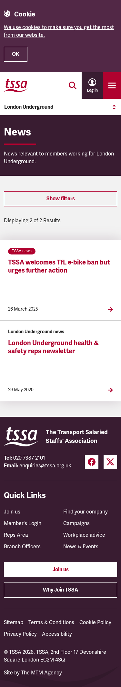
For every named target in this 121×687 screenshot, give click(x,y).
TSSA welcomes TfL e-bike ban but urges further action (59, 266)
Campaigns (76, 523)
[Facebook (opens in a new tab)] (91, 462)
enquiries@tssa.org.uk (45, 466)
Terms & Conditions (51, 622)
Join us (12, 512)
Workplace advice (84, 535)
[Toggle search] (73, 85)
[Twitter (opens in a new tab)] (110, 462)
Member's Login (22, 523)
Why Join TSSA (60, 590)
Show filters (60, 198)
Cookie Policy (95, 622)
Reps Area (16, 535)
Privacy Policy (20, 634)
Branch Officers (22, 546)
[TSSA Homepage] (16, 85)
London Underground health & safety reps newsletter (53, 347)
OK (15, 54)
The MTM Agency (41, 673)
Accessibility (57, 634)
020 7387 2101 (29, 458)
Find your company (85, 512)
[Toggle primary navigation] (112, 85)
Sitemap (13, 622)
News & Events (80, 546)
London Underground (28, 107)
